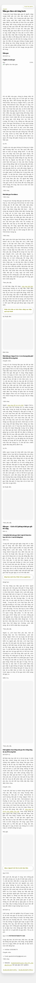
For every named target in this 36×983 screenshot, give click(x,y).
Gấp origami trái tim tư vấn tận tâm (16, 868)
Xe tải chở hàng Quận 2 (26, 969)
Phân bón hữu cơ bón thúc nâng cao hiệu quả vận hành (18, 310)
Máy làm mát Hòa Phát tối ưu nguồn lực (17, 577)
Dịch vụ (5, 9)
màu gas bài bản (27, 286)
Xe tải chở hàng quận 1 (10, 969)
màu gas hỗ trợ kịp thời (15, 405)
